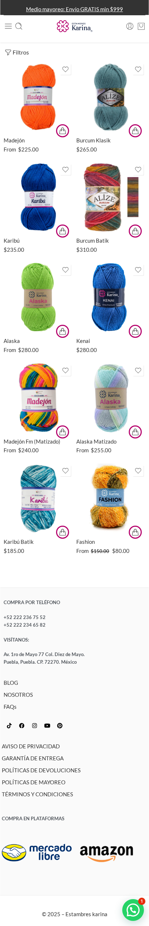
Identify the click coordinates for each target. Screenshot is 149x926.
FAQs (10, 707)
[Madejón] (38, 97)
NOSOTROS (18, 695)
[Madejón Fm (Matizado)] (38, 398)
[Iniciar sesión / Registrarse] (129, 26)
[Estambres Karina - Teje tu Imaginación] (74, 26)
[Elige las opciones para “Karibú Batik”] (62, 532)
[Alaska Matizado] (110, 398)
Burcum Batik (92, 240)
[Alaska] (38, 297)
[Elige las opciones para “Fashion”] (135, 532)
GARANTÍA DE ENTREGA (33, 758)
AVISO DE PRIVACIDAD (31, 746)
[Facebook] (21, 725)
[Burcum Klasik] (110, 97)
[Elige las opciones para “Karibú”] (62, 231)
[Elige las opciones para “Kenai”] (135, 331)
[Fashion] (110, 498)
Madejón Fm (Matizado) (32, 441)
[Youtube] (47, 725)
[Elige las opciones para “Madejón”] (62, 130)
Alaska (12, 340)
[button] (133, 910)
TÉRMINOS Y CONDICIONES (37, 794)
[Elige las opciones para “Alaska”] (62, 331)
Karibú (12, 240)
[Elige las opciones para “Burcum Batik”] (135, 231)
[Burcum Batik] (110, 197)
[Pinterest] (59, 725)
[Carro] (141, 26)
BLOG (11, 683)
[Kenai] (110, 297)
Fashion (85, 541)
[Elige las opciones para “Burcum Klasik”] (135, 130)
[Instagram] (34, 725)
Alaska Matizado (96, 441)
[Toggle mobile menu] (8, 26)
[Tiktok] (9, 725)
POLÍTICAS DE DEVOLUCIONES (41, 770)
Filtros (21, 52)
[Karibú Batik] (38, 498)
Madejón (14, 140)
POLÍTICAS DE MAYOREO (33, 782)
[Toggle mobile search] (19, 26)
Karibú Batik (19, 541)
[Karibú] (38, 197)
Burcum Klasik (93, 140)
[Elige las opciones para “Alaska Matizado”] (135, 431)
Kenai (83, 340)
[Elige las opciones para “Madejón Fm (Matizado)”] (62, 431)
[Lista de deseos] (65, 69)
